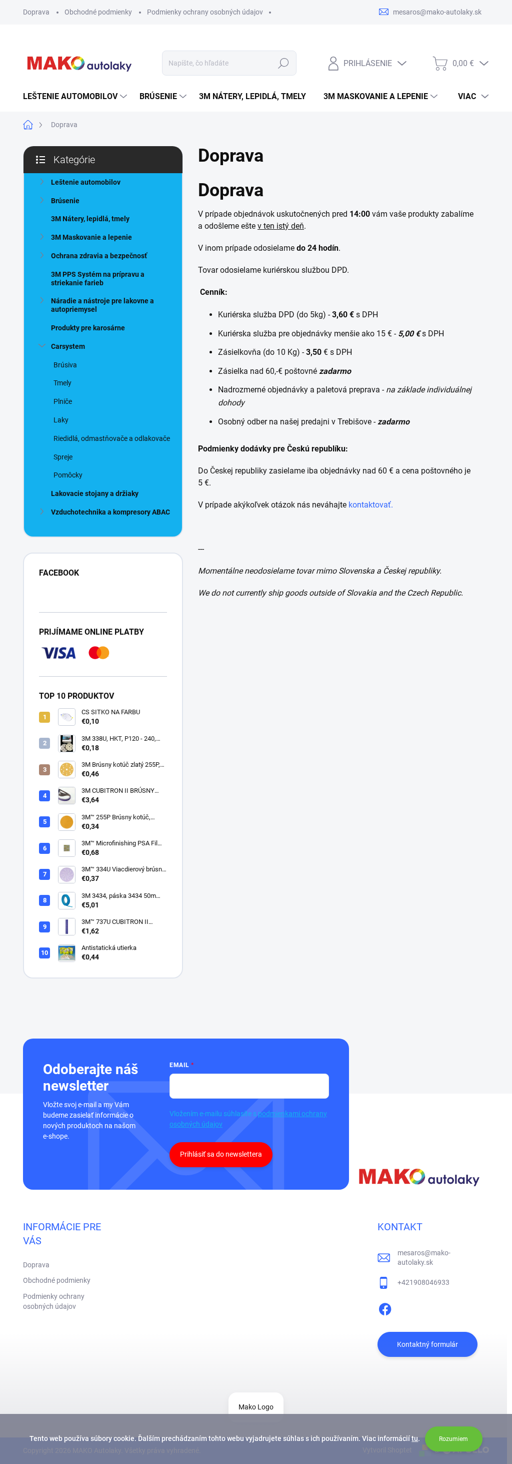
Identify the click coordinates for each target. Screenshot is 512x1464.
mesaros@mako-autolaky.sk (424, 1258)
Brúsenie (65, 201)
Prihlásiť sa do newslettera (221, 1154)
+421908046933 (424, 1282)
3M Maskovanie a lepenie (91, 237)
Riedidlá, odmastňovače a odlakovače (112, 438)
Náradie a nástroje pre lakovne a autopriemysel (102, 305)
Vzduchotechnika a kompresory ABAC (110, 512)
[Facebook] (385, 1307)
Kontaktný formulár (427, 1344)
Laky (61, 420)
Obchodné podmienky (98, 12)
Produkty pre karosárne (88, 328)
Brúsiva (65, 365)
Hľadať (283, 63)
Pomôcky (68, 475)
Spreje (63, 457)
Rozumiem (453, 1438)
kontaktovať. (370, 505)
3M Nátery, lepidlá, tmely (90, 219)
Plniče (63, 401)
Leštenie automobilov (85, 182)
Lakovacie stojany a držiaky (94, 494)
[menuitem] (76, 97)
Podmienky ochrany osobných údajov (205, 12)
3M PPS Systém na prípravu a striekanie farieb (97, 278)
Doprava (36, 12)
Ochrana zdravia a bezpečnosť (99, 256)
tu (415, 1438)
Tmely (63, 383)
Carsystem (68, 346)
